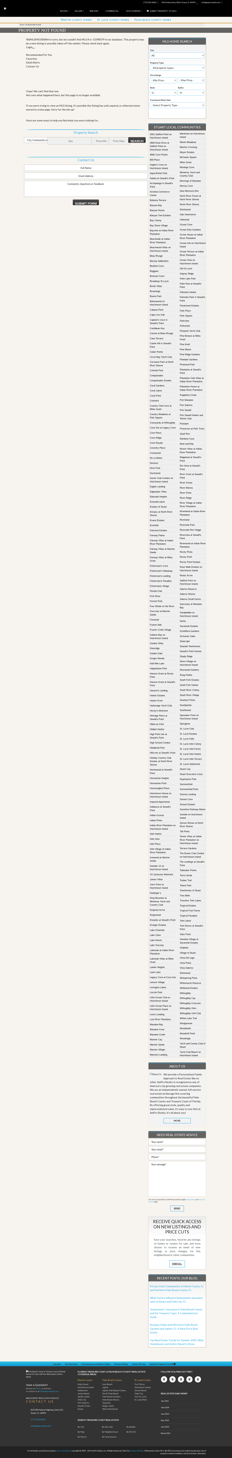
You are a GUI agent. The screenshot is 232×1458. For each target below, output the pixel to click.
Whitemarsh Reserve (190, 983)
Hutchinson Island (86, 1387)
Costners (154, 400)
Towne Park (185, 885)
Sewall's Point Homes (191, 651)
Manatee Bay (156, 1024)
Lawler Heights (157, 967)
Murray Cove (186, 186)
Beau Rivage (156, 256)
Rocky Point (186, 557)
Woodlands (185, 1028)
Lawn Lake (155, 972)
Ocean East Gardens (190, 229)
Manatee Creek (157, 1034)
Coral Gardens (157, 385)
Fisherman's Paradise (161, 581)
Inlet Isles (155, 839)
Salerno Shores (187, 594)
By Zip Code (107, 1427)
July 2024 (165, 1401)
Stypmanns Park (188, 779)
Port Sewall (185, 410)
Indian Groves (157, 815)
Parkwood (185, 326)
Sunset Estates (187, 804)
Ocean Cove (186, 224)
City (152, 50)
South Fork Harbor (189, 685)
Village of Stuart (188, 953)
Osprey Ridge (187, 273)
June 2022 (165, 1427)
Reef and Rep (186, 444)
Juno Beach (107, 1384)
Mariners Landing (158, 1054)
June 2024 (165, 1407)
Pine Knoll (185, 344)
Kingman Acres (157, 910)
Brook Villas (156, 286)
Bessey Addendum (159, 261)
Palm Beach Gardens (111, 1396)
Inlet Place (155, 844)
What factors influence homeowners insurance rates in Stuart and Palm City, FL (176, 1299)
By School (82, 1437)
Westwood (185, 973)
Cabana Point (156, 310)
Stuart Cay (185, 769)
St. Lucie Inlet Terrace (191, 759)
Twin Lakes (185, 920)
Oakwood (184, 219)
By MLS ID (131, 1432)
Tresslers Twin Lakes (190, 900)
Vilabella (184, 947)
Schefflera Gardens (189, 631)
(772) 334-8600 (149, 2)
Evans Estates (157, 520)
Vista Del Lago (187, 958)
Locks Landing (157, 1014)
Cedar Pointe (156, 352)
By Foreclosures (109, 1437)
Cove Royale (156, 443)
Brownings (155, 291)
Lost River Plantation (160, 1019)
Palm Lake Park (188, 278)
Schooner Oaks (187, 636)
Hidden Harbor (157, 729)
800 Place (155, 160)
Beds (152, 87)
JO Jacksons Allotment (161, 874)
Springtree (185, 723)
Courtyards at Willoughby (162, 422)
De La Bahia (156, 458)
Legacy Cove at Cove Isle (163, 977)
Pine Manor (185, 349)
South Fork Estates (189, 680)
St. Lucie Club (187, 728)
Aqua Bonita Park (158, 173)
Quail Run (185, 433)
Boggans (154, 271)
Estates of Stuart (158, 506)
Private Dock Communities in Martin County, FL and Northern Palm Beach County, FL (177, 1288)
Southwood (185, 710)
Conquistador (156, 375)
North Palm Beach (110, 1393)
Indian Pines (156, 820)
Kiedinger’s (155, 893)
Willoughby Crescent (190, 1003)
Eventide (154, 525)
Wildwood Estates (189, 988)
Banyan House (157, 210)
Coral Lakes (156, 390)
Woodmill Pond (187, 1033)
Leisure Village (157, 982)
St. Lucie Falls (187, 739)
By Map (81, 1432)
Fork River (155, 596)
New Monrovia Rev (189, 191)
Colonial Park (156, 370)
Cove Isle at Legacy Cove (163, 427)
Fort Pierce (140, 1384)
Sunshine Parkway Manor (192, 809)
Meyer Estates (187, 152)
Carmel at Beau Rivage (161, 333)
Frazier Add (155, 625)
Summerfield (186, 784)
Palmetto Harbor (188, 292)
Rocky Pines (186, 552)
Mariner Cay (156, 1039)
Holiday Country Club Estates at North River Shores (161, 761)
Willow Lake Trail (188, 1018)
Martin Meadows (188, 142)
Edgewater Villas (158, 491)
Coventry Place (157, 448)
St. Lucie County (143, 1380)
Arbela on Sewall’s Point (162, 178)
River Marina (186, 488)
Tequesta (106, 1403)
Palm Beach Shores (110, 1399)
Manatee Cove (157, 1029)
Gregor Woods (157, 658)
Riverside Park (187, 525)
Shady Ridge (186, 656)
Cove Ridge (156, 438)
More (177, 1120)
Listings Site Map (136, 1451)
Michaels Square (188, 157)
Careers (57, 1364)
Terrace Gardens (188, 848)
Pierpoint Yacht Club (190, 331)
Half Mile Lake (157, 663)
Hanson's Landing (159, 690)
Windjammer (186, 1023)
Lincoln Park (156, 992)
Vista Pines (185, 963)
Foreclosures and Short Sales (95, 1364)
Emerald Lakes (157, 502)
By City (81, 1427)
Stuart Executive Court (191, 774)
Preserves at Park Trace (192, 428)
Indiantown (83, 1390)
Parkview (184, 321)
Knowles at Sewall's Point (162, 920)
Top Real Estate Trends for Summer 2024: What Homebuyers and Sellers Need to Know (177, 1342)
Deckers (154, 463)
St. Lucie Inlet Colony (190, 744)
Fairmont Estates (158, 530)
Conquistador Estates (160, 380)
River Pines (185, 493)
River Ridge (186, 498)
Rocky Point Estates (190, 562)
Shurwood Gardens (189, 670)
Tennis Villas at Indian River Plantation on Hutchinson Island (191, 840)
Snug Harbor (186, 675)
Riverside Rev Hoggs (190, 530)
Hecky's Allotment (159, 710)
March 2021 (166, 1433)
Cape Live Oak (157, 315)
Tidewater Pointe (188, 870)
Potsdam (184, 423)
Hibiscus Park (157, 724)
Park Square (186, 315)
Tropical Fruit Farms (190, 910)
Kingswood (155, 915)
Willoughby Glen (188, 1008)
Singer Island (108, 1406)
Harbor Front (156, 700)
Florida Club (156, 591)
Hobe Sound (83, 1384)
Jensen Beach (84, 1393)
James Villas (156, 879)
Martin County (85, 1380)
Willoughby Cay (187, 998)
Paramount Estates (189, 305)
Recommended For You (39, 54)
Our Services (71, 1364)
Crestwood (155, 453)
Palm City (82, 1399)
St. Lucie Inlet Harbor (190, 754)
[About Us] (155, 1074)
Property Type (157, 63)
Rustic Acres (186, 575)
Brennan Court (157, 276)
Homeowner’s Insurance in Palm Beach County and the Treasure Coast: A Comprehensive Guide (176, 1313)
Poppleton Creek (188, 395)
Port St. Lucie (140, 1396)
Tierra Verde (186, 875)
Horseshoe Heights (159, 778)
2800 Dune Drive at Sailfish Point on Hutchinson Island (159, 146)
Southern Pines (187, 700)
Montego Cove (187, 167)
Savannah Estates (189, 626)
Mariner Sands (157, 1044)
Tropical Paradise (188, 915)
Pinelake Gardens (189, 359)
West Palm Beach (110, 1409)
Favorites (31, 58)
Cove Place (155, 433)
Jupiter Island (84, 1396)
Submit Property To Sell (161, 1364)
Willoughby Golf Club (190, 1013)
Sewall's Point (84, 1406)
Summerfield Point (189, 789)
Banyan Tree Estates (160, 215)
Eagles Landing (157, 486)
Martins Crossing (188, 147)
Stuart (80, 1409)
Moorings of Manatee (190, 181)
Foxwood (154, 619)
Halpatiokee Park (158, 668)
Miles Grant (185, 162)
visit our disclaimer (63, 1451)
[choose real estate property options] (168, 113)
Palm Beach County (112, 1380)
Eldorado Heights (158, 496)
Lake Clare (155, 935)
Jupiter (105, 1387)
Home (22, 25)
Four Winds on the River (162, 606)
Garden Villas (156, 643)
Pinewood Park (187, 364)
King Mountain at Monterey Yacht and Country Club (160, 901)
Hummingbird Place (159, 788)
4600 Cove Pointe (159, 154)
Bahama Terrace (158, 200)
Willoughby (185, 993)
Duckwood (155, 473)
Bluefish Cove (157, 266)
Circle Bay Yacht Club (161, 357)
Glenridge (155, 648)
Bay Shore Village (159, 225)
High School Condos (160, 742)
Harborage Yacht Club (161, 705)
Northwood (185, 209)
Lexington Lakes (158, 987)
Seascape (185, 641)
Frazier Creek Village (160, 630)
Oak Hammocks (188, 214)
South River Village (189, 695)
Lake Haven (156, 940)
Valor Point (185, 934)
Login (29, 47)
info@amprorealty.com (210, 2)
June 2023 (165, 1414)
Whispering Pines (188, 978)
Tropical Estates (188, 905)
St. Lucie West (141, 1399)
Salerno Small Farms (190, 599)
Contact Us (32, 66)
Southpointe (186, 705)
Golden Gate (156, 653)
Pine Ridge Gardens (190, 354)
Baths (181, 87)
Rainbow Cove (187, 438)
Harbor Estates (157, 695)
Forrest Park (156, 601)
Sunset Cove (186, 799)
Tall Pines (184, 831)
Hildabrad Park (157, 748)
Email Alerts (33, 62)
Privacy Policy (190, 1200)
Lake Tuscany (157, 945)
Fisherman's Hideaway (161, 571)
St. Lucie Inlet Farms (190, 749)
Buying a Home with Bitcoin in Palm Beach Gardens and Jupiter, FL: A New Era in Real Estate (174, 1328)
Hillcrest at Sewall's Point (162, 753)
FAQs (38, 1388)
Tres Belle (185, 895)
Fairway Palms (157, 535)
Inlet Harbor (156, 834)
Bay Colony (155, 220)
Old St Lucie (186, 268)
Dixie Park (155, 468)
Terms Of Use (139, 1364)
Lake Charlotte (157, 930)
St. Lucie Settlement (190, 764)
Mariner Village (157, 1049)
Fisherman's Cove (159, 566)
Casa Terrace (156, 338)
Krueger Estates (158, 925)
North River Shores (189, 204)
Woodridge (185, 1038)
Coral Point (155, 395)
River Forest (186, 482)
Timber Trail (186, 880)
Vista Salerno (186, 968)
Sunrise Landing (188, 794)
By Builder (131, 1427)
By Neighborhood (110, 1432)
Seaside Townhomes (190, 646)
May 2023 (165, 1420)
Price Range (155, 75)
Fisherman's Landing (160, 576)
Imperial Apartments (160, 802)
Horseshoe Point (158, 783)
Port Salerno (186, 405)
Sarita (183, 621)
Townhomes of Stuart (190, 890)
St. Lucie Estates (188, 734)
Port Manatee (186, 400)
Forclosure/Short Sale (160, 100)
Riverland (184, 520)
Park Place (185, 310)
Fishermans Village (159, 586)
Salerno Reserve (188, 589)
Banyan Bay (156, 205)
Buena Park (156, 296)
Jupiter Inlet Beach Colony (114, 1390)
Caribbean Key (157, 328)
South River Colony (189, 690)
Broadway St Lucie (159, 281)
